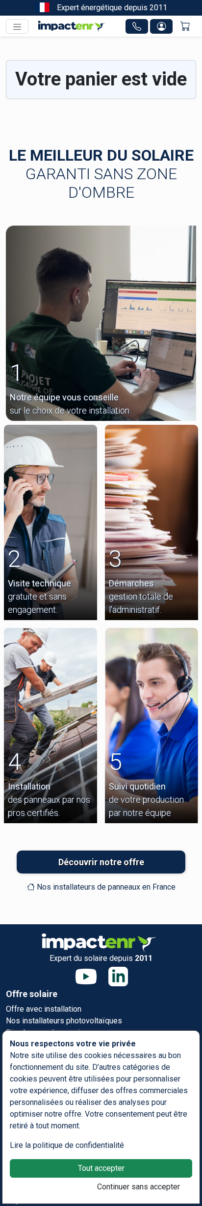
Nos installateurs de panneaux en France (105, 887)
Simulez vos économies (47, 1032)
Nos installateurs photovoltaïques (64, 1020)
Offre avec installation (43, 1009)
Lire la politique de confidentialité (67, 1145)
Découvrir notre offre (101, 862)
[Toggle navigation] (17, 26)
